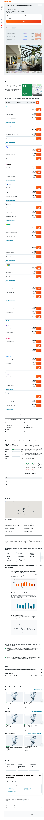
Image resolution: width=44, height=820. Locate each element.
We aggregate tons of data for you (12, 805)
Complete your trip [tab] (10, 781)
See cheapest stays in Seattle (37, 711)
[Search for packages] (1, 12)
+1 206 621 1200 (9, 12)
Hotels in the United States (25, 813)
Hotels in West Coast (8, 814)
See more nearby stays (38, 689)
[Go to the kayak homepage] (7, 1)
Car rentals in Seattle (27, 788)
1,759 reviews (14, 9)
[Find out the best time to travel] (1, 19)
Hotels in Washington (34, 813)
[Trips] (1, 22)
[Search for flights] (1, 5)
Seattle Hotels (15, 814)
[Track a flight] (1, 17)
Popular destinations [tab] (19, 781)
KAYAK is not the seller (10, 803)
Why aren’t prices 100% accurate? (12, 807)
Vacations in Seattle (11, 789)
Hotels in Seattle (27, 789)
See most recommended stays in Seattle (35, 733)
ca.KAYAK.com (7, 813)
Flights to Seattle (10, 788)
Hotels (12, 813)
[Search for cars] (1, 9)
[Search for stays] (1, 7)
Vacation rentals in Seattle (12, 791)
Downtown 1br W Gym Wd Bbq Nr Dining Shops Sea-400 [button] (14, 748)
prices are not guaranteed (26, 800)
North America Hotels (17, 813)
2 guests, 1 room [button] (10, 18)
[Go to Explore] (1, 15)
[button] (2, 1)
